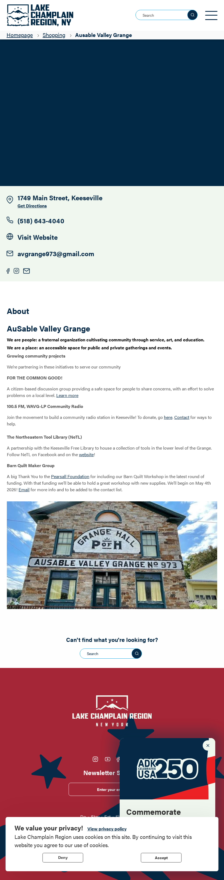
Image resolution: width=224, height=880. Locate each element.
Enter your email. (112, 789)
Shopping (54, 35)
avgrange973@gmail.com (55, 253)
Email (24, 489)
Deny (63, 857)
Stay (95, 816)
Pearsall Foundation (70, 476)
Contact (181, 417)
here (168, 417)
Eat (107, 816)
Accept (161, 857)
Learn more (67, 395)
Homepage (20, 35)
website (86, 454)
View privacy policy (106, 828)
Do (83, 816)
